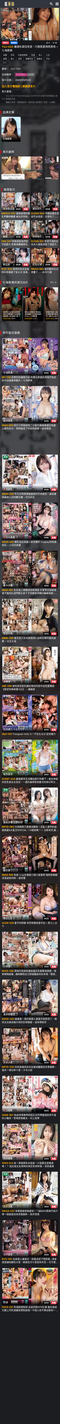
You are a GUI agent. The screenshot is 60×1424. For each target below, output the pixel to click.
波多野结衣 (9, 1014)
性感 (33, 55)
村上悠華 (8, 1110)
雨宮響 (6, 870)
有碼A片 (5, 43)
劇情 (5, 59)
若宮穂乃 (8, 729)
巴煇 (5, 1302)
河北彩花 (8, 489)
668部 (31, 74)
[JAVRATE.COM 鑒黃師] (9, 3)
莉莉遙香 (8, 1158)
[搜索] (51, 3)
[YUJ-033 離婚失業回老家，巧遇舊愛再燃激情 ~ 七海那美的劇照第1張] (21, 168)
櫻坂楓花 (37, 236)
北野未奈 (17, 822)
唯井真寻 (8, 774)
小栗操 (6, 966)
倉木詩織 (8, 585)
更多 (52, 282)
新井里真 (8, 1206)
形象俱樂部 (23, 55)
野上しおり (9, 918)
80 (56, 43)
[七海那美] (11, 129)
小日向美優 (9, 537)
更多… (5, 63)
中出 (48, 59)
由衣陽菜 (8, 420)
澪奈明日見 (9, 208)
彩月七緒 (37, 264)
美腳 (5, 55)
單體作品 (29, 59)
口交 (48, 55)
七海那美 (7, 139)
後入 (12, 59)
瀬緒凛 (6, 681)
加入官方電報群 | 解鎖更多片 (19, 86)
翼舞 (5, 236)
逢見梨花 (37, 208)
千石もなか (19, 729)
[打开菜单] (57, 3)
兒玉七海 (8, 633)
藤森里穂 (8, 822)
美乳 (20, 59)
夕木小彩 (8, 1062)
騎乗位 (39, 59)
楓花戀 (6, 264)
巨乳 (12, 55)
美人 (40, 55)
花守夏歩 (8, 1254)
